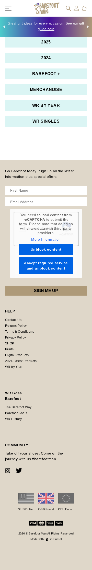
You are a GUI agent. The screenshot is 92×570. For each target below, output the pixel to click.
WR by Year (46, 105)
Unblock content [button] (46, 249)
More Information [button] (46, 239)
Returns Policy (16, 326)
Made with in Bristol (46, 539)
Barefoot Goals (16, 413)
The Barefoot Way (18, 407)
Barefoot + (46, 74)
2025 (46, 42)
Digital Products (17, 355)
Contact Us (13, 320)
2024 (46, 58)
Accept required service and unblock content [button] (46, 265)
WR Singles (46, 121)
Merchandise (46, 89)
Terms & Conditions (19, 331)
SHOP (9, 343)
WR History (13, 419)
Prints (9, 349)
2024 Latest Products (21, 361)
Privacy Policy (15, 337)
